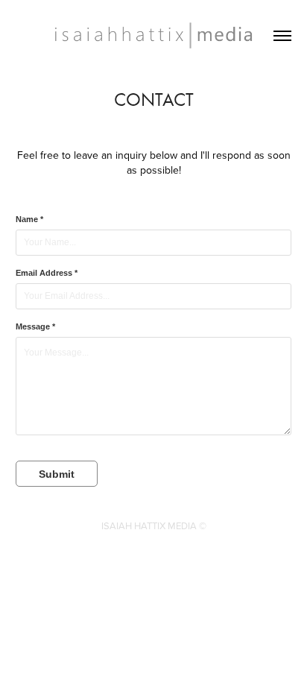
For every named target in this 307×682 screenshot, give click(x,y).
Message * (35, 326)
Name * (29, 219)
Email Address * (46, 272)
